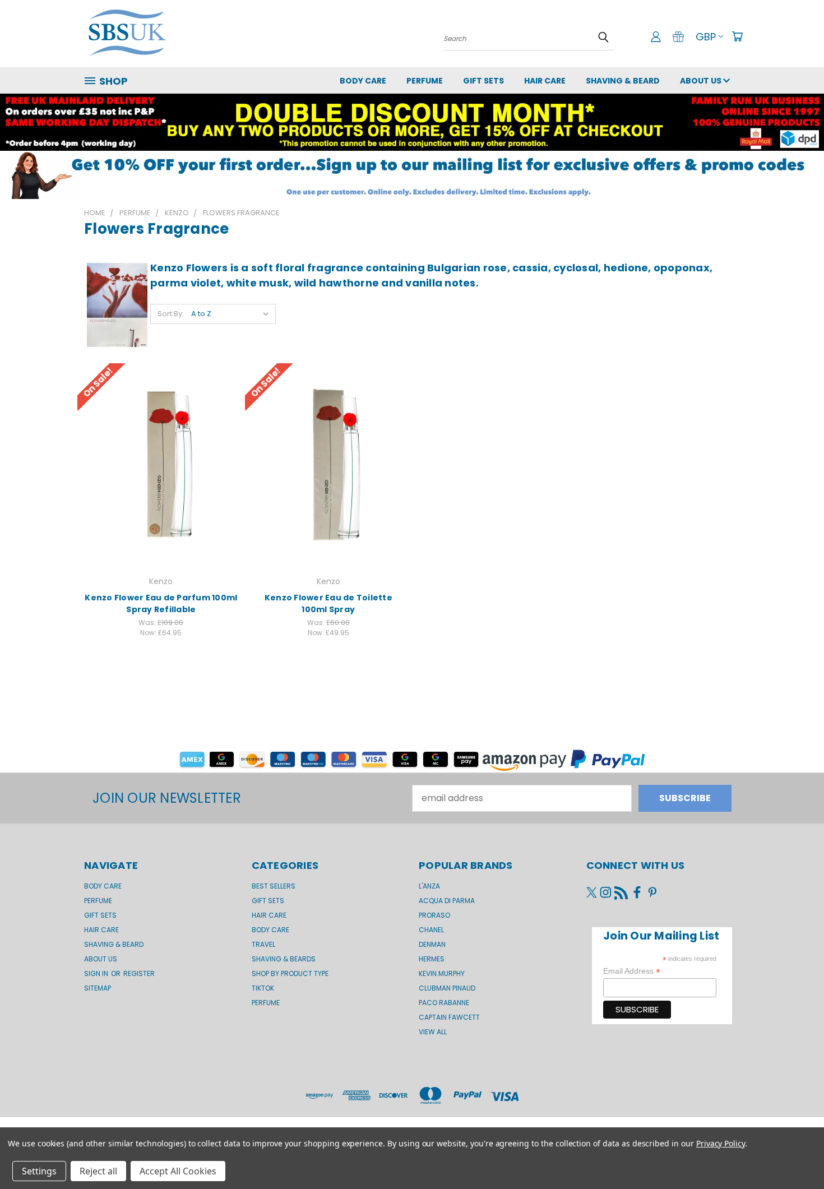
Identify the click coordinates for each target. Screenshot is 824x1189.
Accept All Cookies (178, 1171)
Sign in (97, 973)
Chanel (431, 929)
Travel (263, 944)
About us (701, 80)
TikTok (263, 988)
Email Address (631, 971)
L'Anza (429, 886)
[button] (412, 175)
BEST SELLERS (273, 886)
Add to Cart (161, 463)
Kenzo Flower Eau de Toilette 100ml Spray (328, 603)
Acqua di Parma (447, 900)
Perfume (424, 80)
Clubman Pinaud (447, 988)
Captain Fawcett (449, 1017)
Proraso (434, 915)
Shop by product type (290, 973)
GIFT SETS (483, 80)
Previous (792, 1153)
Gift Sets (268, 900)
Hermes (432, 959)
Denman (432, 944)
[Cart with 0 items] (737, 36)
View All (433, 1032)
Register (139, 973)
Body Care (363, 80)
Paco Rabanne (444, 1002)
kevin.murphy (442, 973)
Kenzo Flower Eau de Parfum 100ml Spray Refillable (161, 603)
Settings (39, 1171)
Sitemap (97, 988)
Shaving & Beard (623, 80)
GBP (706, 37)
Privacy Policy (720, 1143)
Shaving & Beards (284, 959)
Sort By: (171, 313)
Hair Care (545, 80)
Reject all (98, 1171)
